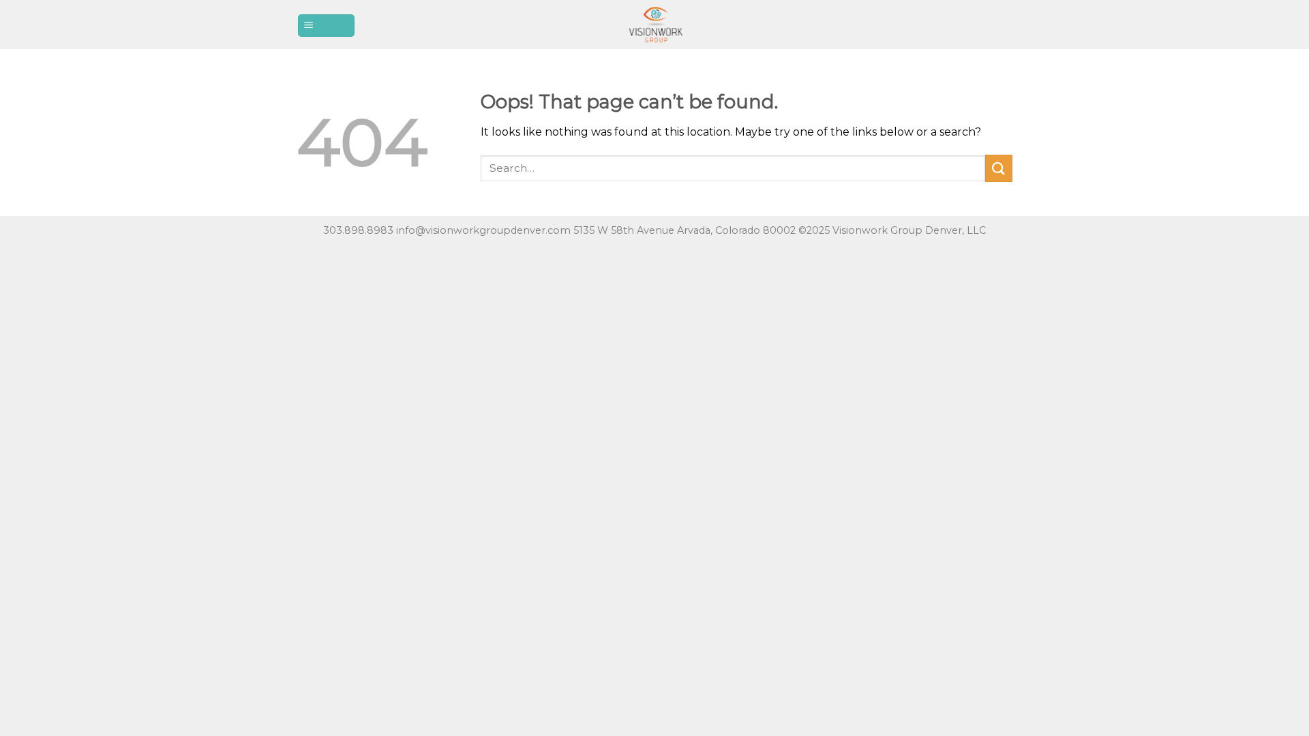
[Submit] (998, 168)
